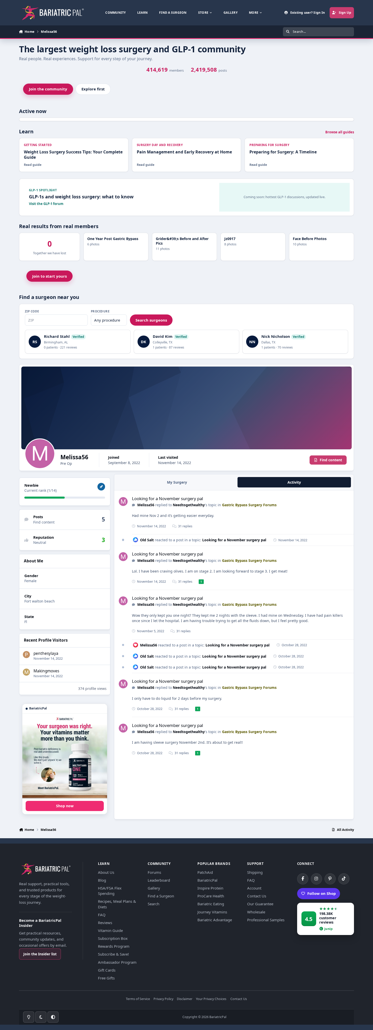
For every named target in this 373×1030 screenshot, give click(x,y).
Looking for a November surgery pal (167, 498)
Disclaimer (184, 999)
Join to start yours (49, 276)
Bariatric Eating (210, 903)
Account (254, 888)
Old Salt (147, 539)
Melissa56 (145, 504)
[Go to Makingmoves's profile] (26, 672)
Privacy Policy (163, 999)
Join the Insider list (40, 954)
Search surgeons (151, 320)
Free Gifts (106, 977)
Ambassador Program (117, 962)
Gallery (154, 888)
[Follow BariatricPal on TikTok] (343, 878)
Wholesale (256, 911)
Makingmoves (46, 671)
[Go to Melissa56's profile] (123, 501)
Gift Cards (106, 970)
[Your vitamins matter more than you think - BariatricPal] (64, 756)
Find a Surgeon (161, 895)
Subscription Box (113, 938)
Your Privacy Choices (211, 999)
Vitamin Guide (110, 930)
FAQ (102, 914)
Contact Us (256, 895)
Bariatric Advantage (214, 919)
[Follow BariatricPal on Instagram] (316, 878)
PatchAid (205, 872)
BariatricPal (207, 880)
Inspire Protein (210, 888)
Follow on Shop (321, 893)
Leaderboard (159, 880)
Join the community (48, 88)
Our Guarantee (260, 903)
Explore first (93, 88)
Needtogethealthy (189, 504)
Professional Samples (265, 919)
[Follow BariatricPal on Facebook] (302, 878)
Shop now (65, 805)
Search (153, 903)
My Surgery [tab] (177, 482)
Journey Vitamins (212, 911)
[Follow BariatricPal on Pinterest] (330, 878)
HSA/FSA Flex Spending (110, 890)
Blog (102, 880)
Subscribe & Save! (113, 954)
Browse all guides (339, 132)
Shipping (255, 872)
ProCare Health (210, 895)
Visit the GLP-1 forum (46, 203)
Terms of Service (138, 999)
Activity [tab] (294, 482)
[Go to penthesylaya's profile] (26, 654)
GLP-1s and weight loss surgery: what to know (81, 197)
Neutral (39, 542)
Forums (154, 872)
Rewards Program (113, 946)
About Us (106, 872)
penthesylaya (45, 653)
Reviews (105, 922)
